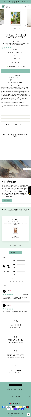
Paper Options (15, 111)
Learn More (7, 200)
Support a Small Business (15, 389)
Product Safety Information (15, 120)
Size (15, 56)
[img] (6, 48)
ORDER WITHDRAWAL (15, 385)
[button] (21, 260)
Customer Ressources (15, 396)
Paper (15, 49)
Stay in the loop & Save (15, 400)
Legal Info (15, 393)
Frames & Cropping (15, 114)
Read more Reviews (15, 252)
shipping (6, 43)
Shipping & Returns (15, 117)
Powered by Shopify (15, 415)
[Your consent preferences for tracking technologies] (28, 414)
